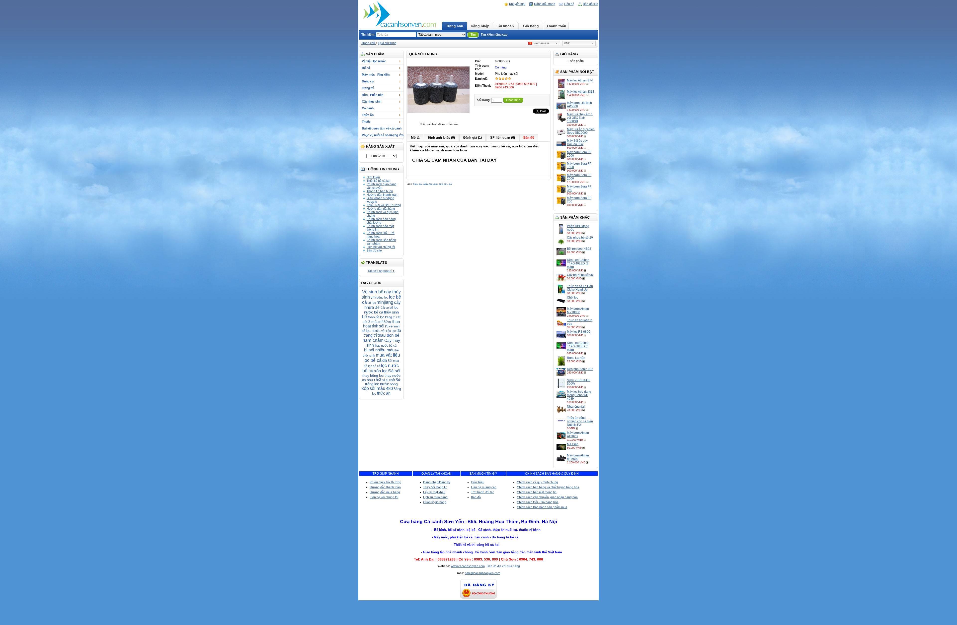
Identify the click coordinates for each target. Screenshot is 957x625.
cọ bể (389, 308)
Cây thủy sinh (371, 101)
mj (390, 322)
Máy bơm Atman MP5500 (578, 457)
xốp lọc (381, 371)
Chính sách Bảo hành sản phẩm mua (542, 507)
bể (364, 316)
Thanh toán (556, 26)
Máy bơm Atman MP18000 (578, 310)
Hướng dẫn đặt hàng (381, 208)
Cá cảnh (368, 108)
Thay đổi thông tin (435, 487)
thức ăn (384, 393)
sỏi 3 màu (371, 321)
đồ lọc (380, 317)
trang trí (390, 317)
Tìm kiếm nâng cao (494, 34)
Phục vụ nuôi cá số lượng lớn (382, 135)
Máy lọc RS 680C (579, 331)
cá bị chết (388, 380)
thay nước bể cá (386, 345)
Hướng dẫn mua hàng (385, 492)
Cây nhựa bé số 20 (580, 237)
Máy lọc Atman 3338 (580, 91)
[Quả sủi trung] (438, 121)
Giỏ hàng (531, 26)
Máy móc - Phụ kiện (376, 74)
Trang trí (368, 88)
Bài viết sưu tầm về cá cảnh (381, 128)
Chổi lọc (572, 297)
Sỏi (390, 361)
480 (389, 388)
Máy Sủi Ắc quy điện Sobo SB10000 (581, 130)
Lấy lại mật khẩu (434, 492)
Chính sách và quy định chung (537, 482)
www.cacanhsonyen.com (468, 566)
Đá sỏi (394, 371)
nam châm (373, 340)
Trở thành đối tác (482, 492)
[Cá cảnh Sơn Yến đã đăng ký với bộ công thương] (478, 598)
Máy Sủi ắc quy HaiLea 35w (577, 142)
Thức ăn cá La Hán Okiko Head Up (580, 287)
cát (398, 317)
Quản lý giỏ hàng (434, 502)
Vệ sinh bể (372, 291)
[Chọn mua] (587, 84)
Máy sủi (417, 184)
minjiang (385, 302)
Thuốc (366, 122)
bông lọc (382, 297)
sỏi (381, 326)
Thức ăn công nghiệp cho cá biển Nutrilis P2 (580, 421)
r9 (386, 326)
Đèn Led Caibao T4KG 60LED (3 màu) (578, 346)
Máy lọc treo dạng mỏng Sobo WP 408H (579, 395)
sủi (450, 184)
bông (394, 384)
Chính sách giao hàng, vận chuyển (382, 186)
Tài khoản (505, 26)
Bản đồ (476, 497)
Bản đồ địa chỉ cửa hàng (503, 566)
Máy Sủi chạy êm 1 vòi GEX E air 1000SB (580, 118)
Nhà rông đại (576, 406)
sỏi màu (377, 388)
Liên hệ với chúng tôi (381, 247)
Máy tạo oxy (430, 184)
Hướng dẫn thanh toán (382, 194)
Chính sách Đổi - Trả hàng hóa (537, 502)
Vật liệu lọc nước (374, 61)
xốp (365, 388)
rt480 (383, 321)
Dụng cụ (368, 81)
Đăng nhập (480, 26)
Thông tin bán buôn (380, 191)
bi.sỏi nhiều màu (379, 350)
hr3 (378, 379)
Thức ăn (368, 115)
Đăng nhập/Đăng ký (436, 482)
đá (384, 360)
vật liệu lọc (388, 331)
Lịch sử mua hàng (435, 497)
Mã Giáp (572, 444)
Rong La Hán (576, 358)
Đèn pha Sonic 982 (580, 369)
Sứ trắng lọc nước (383, 381)
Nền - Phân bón (372, 95)
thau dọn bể (388, 335)
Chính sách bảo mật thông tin (537, 492)
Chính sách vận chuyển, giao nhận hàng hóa (547, 497)
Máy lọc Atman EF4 (580, 80)
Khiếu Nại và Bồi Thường (384, 205)
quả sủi (443, 184)
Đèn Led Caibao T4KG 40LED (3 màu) (578, 263)
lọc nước (373, 330)
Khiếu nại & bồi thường (385, 482)
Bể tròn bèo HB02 (579, 248)
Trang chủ (454, 26)
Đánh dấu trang (544, 4)
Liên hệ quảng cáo (483, 487)
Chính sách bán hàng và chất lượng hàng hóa (548, 487)
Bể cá (366, 68)
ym (373, 297)
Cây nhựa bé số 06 (580, 275)
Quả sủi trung (387, 43)
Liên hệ (569, 4)
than (371, 317)
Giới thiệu (373, 177)
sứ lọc (372, 303)
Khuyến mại (517, 4)
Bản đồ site (590, 4)
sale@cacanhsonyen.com (482, 573)
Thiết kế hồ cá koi (378, 181)
